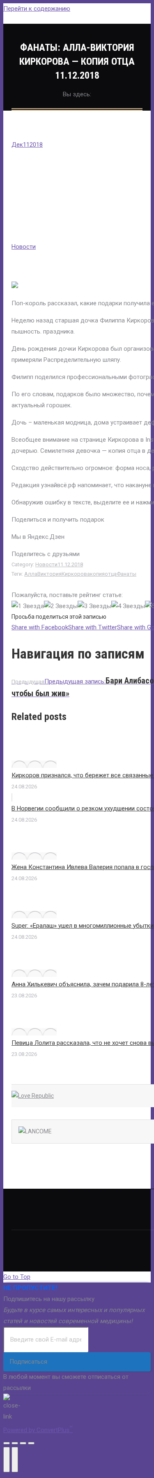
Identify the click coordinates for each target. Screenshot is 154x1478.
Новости (23, 246)
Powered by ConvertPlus (38, 1430)
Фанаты (126, 574)
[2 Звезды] (61, 606)
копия (97, 574)
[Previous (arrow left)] (6, 1459)
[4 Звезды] (128, 606)
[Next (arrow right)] (14, 1459)
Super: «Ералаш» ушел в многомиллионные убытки (82, 925)
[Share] (14, 1443)
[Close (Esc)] (6, 1443)
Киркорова (76, 574)
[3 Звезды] (94, 606)
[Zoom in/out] (31, 1443)
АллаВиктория (43, 574)
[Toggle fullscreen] (23, 1443)
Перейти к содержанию (36, 8)
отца (111, 574)
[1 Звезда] (27, 606)
